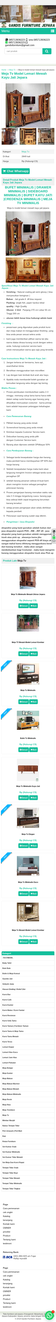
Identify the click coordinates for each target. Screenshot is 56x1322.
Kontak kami (9, 1224)
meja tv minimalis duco (28, 882)
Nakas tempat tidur (10, 1126)
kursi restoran (8, 1015)
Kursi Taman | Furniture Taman (15, 1026)
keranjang (7, 1220)
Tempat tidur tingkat (11, 1189)
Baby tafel (6, 963)
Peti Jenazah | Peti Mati (12, 1131)
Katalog (6, 1216)
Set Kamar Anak (9, 1147)
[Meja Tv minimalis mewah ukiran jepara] (28, 588)
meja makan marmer (11, 1084)
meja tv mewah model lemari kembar (28, 930)
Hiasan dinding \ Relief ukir (14, 989)
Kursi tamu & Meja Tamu (12, 1031)
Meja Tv (12, 70)
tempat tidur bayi (10, 1173)
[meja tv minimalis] (28, 684)
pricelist (6, 1232)
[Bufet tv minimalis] (28, 729)
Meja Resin (7, 1099)
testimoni (7, 1243)
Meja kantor (7, 1073)
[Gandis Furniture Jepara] (28, 26)
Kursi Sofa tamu (9, 1021)
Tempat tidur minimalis (12, 1183)
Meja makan (7, 1078)
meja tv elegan (28, 834)
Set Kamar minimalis (11, 1152)
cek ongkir (8, 1212)
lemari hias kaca (10, 1052)
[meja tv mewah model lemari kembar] (28, 920)
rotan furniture (9, 1141)
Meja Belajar (7, 1068)
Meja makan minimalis (11, 1094)
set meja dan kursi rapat (13, 1162)
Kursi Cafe (6, 1000)
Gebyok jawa (8, 984)
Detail (25, 606)
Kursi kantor (7, 1005)
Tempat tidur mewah (11, 1178)
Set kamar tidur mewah (12, 1157)
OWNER (7, 1228)
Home (3, 70)
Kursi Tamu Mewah (10, 1036)
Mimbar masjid (8, 1120)
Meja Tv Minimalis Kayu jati (28, 786)
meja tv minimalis (28, 690)
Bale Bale (6, 968)
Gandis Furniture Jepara (31, 1319)
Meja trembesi (8, 1110)
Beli (35, 606)
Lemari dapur (8, 1047)
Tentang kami (9, 1239)
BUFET (29, 195)
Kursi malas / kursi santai (13, 1010)
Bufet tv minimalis (28, 738)
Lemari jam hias (9, 1057)
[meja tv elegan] (28, 828)
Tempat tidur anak (10, 1168)
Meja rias (6, 1105)
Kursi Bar (6, 994)
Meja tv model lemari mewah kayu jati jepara (24, 75)
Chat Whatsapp (17, 171)
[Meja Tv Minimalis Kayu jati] (28, 780)
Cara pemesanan (11, 1208)
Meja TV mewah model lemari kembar (28, 642)
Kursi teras (7, 1042)
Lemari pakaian (9, 1063)
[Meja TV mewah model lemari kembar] (28, 631)
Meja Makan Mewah (10, 1089)
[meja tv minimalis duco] (28, 876)
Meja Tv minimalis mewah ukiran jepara (28, 594)
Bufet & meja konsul (11, 973)
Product (6, 1235)
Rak (4, 1136)
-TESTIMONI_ (8, 958)
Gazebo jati (7, 979)
